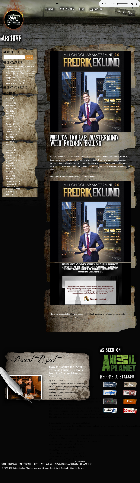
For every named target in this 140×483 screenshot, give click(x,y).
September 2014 (13, 160)
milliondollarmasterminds (115, 314)
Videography (61, 464)
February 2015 (12, 150)
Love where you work (15, 83)
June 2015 (10, 139)
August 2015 (11, 134)
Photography (76, 464)
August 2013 (11, 192)
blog (81, 9)
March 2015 (11, 147)
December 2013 (13, 181)
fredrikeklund (89, 314)
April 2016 (10, 119)
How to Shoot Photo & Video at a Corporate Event (20, 68)
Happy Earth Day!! (14, 78)
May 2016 (10, 116)
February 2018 (12, 103)
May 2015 (10, 142)
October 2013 (12, 186)
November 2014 (13, 155)
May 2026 (10, 98)
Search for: (12, 52)
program (53, 317)
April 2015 (10, 145)
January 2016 (12, 124)
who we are (67, 9)
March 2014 (11, 176)
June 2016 (10, 113)
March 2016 (11, 121)
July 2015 (10, 137)
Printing (89, 464)
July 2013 (10, 194)
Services (13, 464)
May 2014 (10, 171)
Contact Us (46, 464)
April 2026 (10, 100)
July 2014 (10, 166)
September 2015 (13, 132)
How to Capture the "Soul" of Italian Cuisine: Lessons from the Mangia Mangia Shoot (66, 371)
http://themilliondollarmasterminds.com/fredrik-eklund (73, 176)
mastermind (99, 314)
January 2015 (12, 152)
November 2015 (13, 129)
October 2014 (12, 158)
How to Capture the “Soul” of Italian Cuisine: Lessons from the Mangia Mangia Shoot (21, 73)
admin (79, 317)
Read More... (81, 462)
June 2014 (10, 168)
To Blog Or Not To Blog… (16, 80)
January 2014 (12, 179)
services (50, 9)
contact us (96, 9)
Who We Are (26, 464)
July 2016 (10, 111)
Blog (72, 314)
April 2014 (10, 173)
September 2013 (13, 189)
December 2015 (13, 126)
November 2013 (13, 184)
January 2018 (12, 106)
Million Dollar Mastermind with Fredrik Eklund (84, 141)
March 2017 (11, 108)
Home (4, 464)
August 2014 (11, 163)
